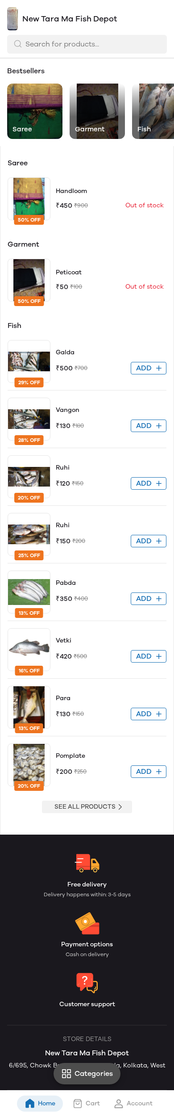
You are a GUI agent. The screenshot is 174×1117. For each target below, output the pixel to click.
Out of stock (144, 205)
